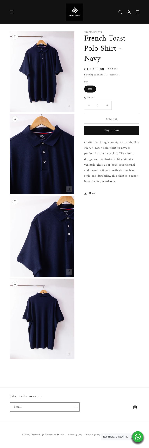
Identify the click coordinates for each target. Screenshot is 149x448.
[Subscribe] (75, 407)
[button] (11, 12)
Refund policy (75, 435)
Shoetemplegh (37, 435)
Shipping (88, 75)
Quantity (89, 98)
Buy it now (111, 130)
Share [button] (92, 193)
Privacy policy (93, 435)
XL (92, 89)
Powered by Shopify (54, 435)
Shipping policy (131, 435)
